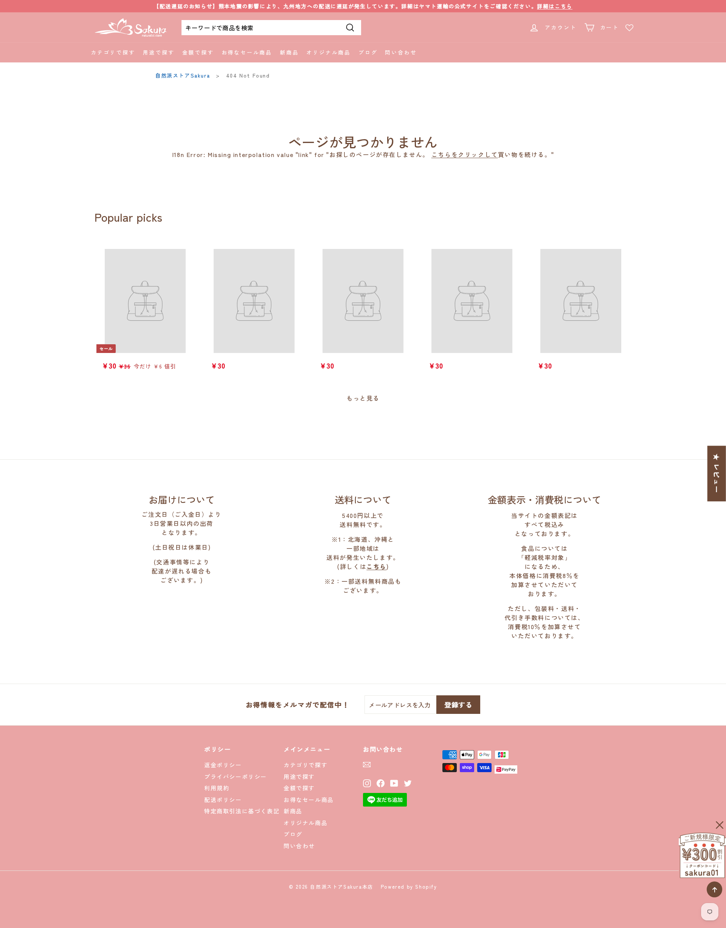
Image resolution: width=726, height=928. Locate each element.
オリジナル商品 (328, 52)
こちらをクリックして (464, 154)
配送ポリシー (223, 800)
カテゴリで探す (113, 52)
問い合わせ (401, 52)
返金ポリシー (223, 765)
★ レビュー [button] (717, 473)
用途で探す (159, 52)
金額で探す (198, 52)
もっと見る (363, 398)
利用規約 (216, 788)
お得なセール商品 (247, 52)
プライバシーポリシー (235, 776)
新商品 (289, 52)
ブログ (367, 52)
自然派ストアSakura (182, 75)
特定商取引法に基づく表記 (241, 811)
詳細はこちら (554, 6)
